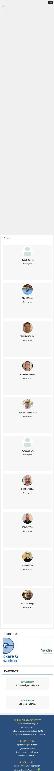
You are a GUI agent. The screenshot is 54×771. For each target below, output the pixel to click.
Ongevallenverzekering (27, 748)
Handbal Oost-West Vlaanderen (27, 766)
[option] (27, 650)
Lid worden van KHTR (27, 755)
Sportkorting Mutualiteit (27, 744)
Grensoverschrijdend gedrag (27, 752)
